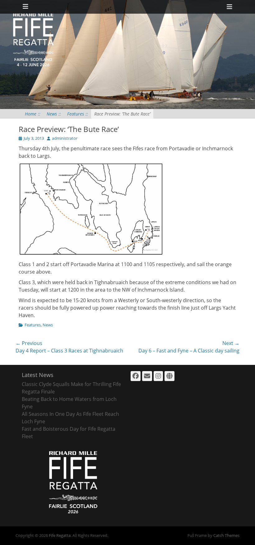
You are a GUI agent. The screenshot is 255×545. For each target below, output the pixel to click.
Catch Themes (226, 535)
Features (77, 114)
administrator (64, 138)
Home (32, 114)
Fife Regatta (60, 535)
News (54, 114)
